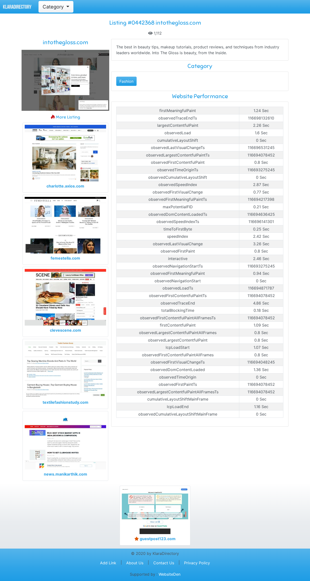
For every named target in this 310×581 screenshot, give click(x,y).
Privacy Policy (197, 562)
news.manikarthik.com (65, 474)
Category (54, 7)
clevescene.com (65, 330)
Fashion (126, 81)
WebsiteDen (169, 574)
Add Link (108, 562)
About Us (134, 562)
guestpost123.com (157, 538)
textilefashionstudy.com (65, 402)
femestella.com (65, 258)
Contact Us (163, 562)
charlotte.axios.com (65, 186)
